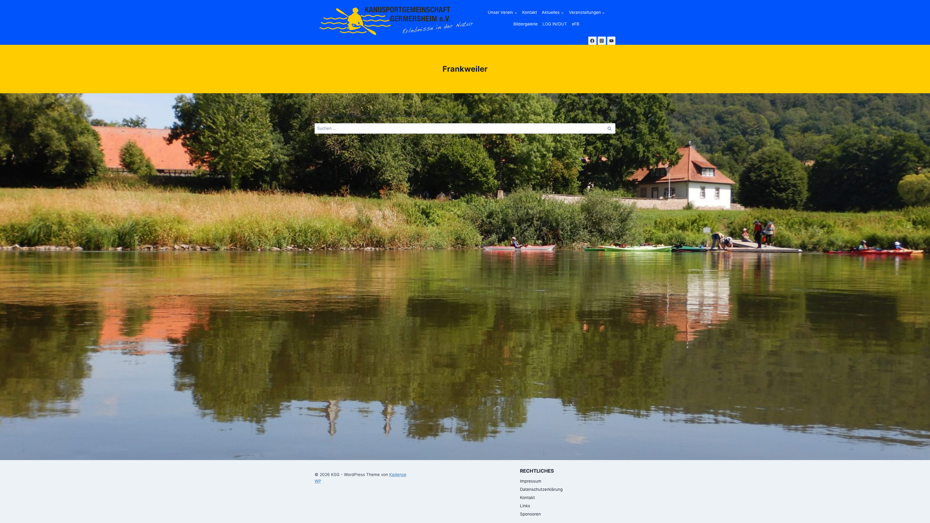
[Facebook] (592, 41)
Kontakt (529, 12)
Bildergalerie (525, 24)
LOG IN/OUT (554, 24)
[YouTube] (611, 41)
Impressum (530, 481)
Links (525, 505)
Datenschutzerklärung (541, 489)
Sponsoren (530, 514)
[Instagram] (602, 41)
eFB (575, 24)
